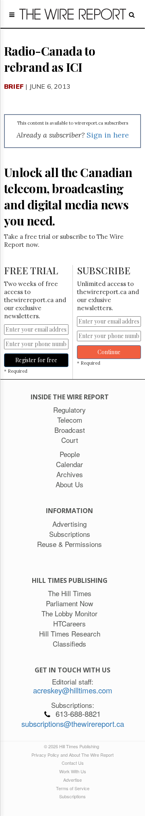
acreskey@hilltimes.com (72, 690)
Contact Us (73, 763)
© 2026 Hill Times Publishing (73, 746)
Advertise (72, 779)
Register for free (36, 360)
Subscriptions (72, 796)
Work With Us (72, 771)
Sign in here (108, 135)
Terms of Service (72, 788)
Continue (108, 352)
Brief (14, 86)
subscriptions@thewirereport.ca (72, 723)
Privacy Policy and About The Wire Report (72, 754)
